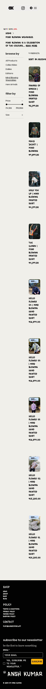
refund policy (8, 614)
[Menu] (35, 8)
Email (6, 650)
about (5, 594)
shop (5, 596)
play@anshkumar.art (12, 626)
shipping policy (9, 616)
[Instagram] (23, 8)
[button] (31, 8)
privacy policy (9, 611)
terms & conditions (11, 609)
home (5, 591)
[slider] (6, 104)
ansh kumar (24, 674)
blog (5, 599)
